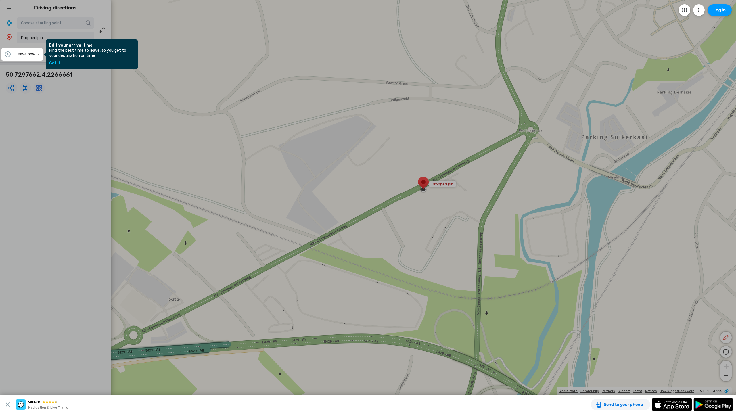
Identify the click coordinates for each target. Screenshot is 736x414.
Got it (55, 63)
